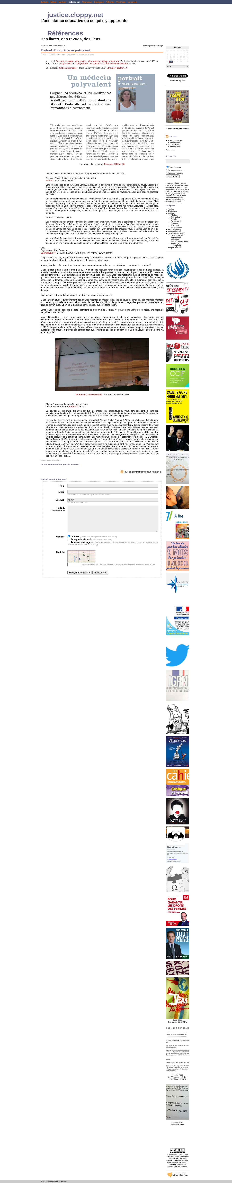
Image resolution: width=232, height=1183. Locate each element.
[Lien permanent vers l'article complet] (41, 54)
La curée (132, 2)
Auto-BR (74, 536)
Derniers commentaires (178, 129)
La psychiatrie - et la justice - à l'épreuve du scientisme (101, 63)
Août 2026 (177, 48)
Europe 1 (73, 406)
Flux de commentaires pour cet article (142, 471)
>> (187, 67)
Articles (179, 140)
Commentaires (174, 142)
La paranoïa (66, 63)
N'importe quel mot (176, 170)
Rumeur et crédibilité (179, 242)
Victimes (120, 2)
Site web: (60, 500)
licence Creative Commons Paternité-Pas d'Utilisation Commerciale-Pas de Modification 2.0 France (177, 1163)
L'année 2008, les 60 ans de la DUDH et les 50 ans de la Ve (177, 1077)
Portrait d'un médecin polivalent (65, 50)
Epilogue (99, 2)
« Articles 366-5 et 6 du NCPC (53, 46)
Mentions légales (60, 1181)
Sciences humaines (176, 233)
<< (168, 67)
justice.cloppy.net (75, 14)
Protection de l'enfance (176, 222)
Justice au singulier (68, 68)
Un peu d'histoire (175, 248)
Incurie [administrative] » (153, 46)
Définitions (172, 211)
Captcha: (60, 552)
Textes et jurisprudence (176, 226)
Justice (44, 2)
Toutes (171, 209)
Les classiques (174, 229)
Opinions (87, 2)
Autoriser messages (81, 542)
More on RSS (170, 150)
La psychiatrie (81, 54)
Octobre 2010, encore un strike (177, 1124)
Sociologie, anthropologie (176, 245)
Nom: (62, 486)
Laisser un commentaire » (51, 460)
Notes (53, 2)
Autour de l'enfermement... (90, 394)
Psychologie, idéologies (176, 238)
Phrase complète (176, 173)
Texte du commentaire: (58, 509)
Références (74, 2)
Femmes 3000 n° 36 (114, 164)
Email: (61, 492)
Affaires (110, 2)
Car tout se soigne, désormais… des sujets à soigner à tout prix (87, 61)
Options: (60, 536)
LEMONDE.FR (48, 253)
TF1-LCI (49, 180)
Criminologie (176, 217)
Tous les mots (175, 167)
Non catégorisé (174, 231)
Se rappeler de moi (80, 539)
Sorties (62, 2)
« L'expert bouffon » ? (116, 68)
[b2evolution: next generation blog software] (177, 1177)
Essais (174, 219)
